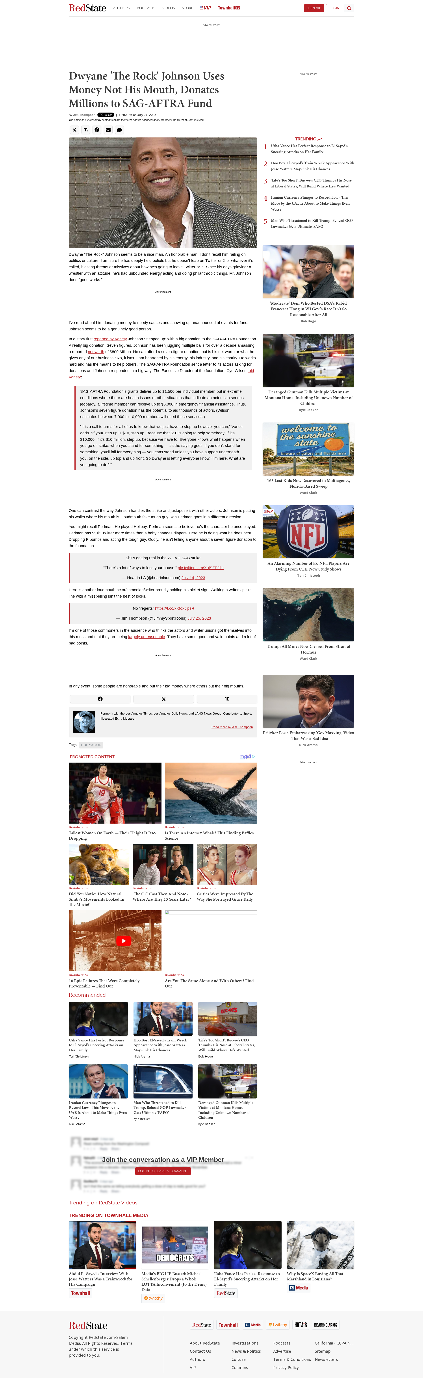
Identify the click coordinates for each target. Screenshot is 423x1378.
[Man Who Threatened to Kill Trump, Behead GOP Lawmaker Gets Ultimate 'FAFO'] (163, 1081)
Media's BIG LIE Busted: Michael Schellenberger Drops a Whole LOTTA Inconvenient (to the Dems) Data (174, 1282)
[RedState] (87, 8)
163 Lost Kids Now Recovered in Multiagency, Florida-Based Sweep (308, 483)
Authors (121, 8)
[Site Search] (349, 8)
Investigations (245, 1343)
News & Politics (246, 1351)
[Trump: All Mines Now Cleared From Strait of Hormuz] (308, 614)
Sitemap (323, 1351)
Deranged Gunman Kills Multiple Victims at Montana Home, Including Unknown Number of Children (225, 1110)
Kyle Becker (142, 1119)
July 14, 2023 (193, 578)
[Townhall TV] (229, 8)
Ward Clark (308, 493)
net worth (96, 352)
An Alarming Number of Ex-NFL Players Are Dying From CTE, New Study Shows (308, 566)
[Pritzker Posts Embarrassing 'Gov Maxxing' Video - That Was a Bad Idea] (308, 700)
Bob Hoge (205, 1056)
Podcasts (146, 8)
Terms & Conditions (292, 1359)
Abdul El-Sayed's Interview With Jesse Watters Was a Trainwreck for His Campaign (100, 1279)
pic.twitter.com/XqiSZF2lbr (201, 568)
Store (187, 8)
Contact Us (200, 1351)
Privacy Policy (286, 1367)
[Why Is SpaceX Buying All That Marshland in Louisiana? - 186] (320, 1245)
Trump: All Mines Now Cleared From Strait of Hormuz (308, 649)
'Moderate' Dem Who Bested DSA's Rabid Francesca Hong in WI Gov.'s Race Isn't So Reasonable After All (308, 309)
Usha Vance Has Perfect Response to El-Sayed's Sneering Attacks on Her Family (96, 1045)
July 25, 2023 (199, 618)
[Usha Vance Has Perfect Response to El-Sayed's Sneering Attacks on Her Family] (98, 1018)
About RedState (205, 1343)
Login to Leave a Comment (163, 1171)
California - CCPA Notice (334, 1343)
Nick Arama (142, 1056)
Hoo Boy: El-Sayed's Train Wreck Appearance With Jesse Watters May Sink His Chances (160, 1045)
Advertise (282, 1351)
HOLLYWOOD (91, 745)
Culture (239, 1359)
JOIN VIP (314, 8)
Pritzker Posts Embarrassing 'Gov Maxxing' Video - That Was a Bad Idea (308, 735)
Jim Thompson (84, 115)
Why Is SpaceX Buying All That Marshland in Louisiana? (315, 1276)
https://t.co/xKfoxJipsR (174, 608)
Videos (168, 8)
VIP (193, 1367)
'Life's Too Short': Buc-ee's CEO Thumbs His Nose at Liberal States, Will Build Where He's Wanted (226, 1045)
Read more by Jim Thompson (232, 727)
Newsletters (326, 1359)
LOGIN (334, 8)
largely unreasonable (146, 637)
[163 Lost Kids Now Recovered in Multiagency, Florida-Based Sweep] (308, 448)
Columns (240, 1367)
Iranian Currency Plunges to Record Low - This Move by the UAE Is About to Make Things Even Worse (98, 1110)
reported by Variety (110, 339)
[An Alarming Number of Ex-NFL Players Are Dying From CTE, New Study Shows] (308, 531)
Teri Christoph (79, 1056)
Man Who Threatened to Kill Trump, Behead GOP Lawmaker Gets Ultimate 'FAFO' (160, 1107)
